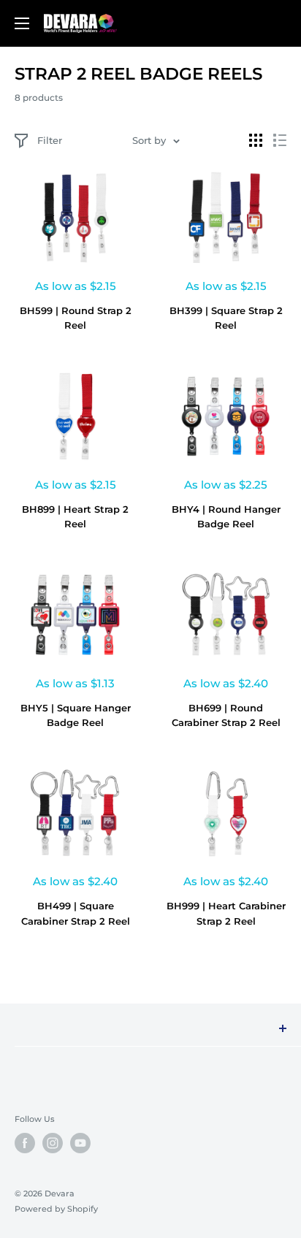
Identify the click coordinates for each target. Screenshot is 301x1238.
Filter (49, 140)
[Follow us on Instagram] (52, 1143)
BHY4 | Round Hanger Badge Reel (226, 516)
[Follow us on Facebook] (25, 1143)
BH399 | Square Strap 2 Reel (226, 318)
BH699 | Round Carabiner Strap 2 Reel (226, 715)
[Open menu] (22, 23)
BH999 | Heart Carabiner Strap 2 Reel (226, 913)
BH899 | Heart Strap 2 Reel (75, 516)
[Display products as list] (279, 140)
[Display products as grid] (255, 140)
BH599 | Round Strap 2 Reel (76, 318)
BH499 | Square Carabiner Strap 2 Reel (75, 913)
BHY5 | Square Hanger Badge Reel (75, 715)
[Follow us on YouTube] (80, 1143)
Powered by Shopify (56, 1209)
